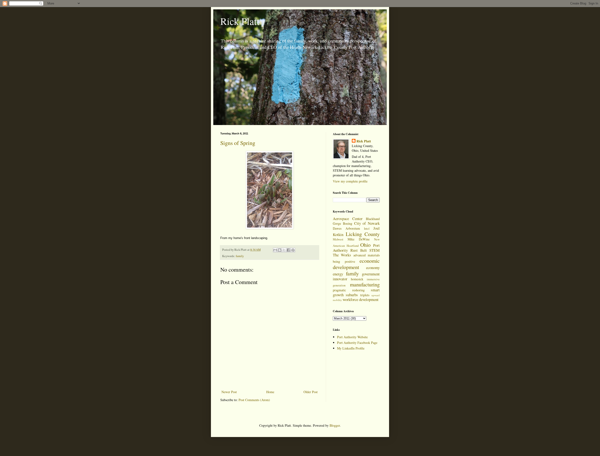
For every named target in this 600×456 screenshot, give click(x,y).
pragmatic (339, 290)
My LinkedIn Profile (350, 348)
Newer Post (229, 392)
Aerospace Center (348, 218)
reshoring (358, 290)
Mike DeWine (359, 239)
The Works (342, 255)
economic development (356, 263)
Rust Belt (358, 250)
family (240, 256)
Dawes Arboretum (346, 228)
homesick (357, 279)
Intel (367, 229)
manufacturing (365, 284)
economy (373, 267)
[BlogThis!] (279, 250)
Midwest (338, 239)
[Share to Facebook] (288, 250)
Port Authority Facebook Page (357, 342)
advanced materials (366, 255)
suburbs (352, 294)
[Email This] (275, 250)
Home (270, 392)
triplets (364, 295)
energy (338, 274)
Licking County (363, 233)
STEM (374, 250)
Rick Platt (240, 21)
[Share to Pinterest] (293, 250)
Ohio (365, 244)
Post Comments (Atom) (254, 400)
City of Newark (367, 223)
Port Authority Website (352, 337)
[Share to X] (284, 250)
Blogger (335, 425)
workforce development (361, 299)
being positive (344, 261)
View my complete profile (350, 181)
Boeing (347, 223)
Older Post (311, 392)
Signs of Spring (237, 143)
